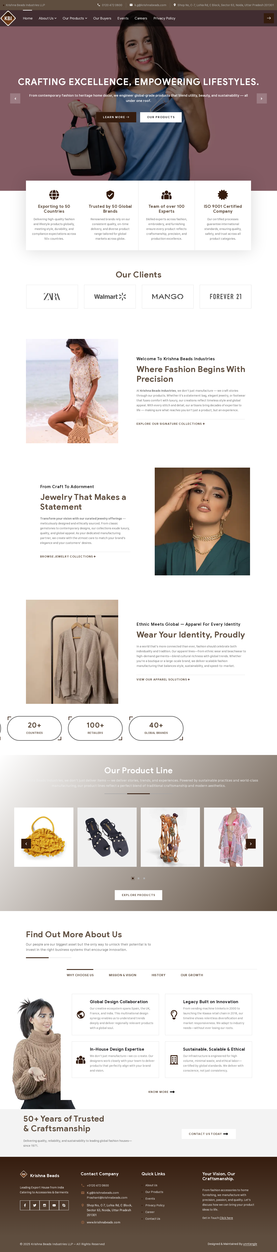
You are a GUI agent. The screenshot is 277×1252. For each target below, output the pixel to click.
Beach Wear (226, 855)
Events (123, 18)
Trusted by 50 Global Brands (110, 209)
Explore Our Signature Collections (169, 424)
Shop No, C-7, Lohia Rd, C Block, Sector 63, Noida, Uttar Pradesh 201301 (226, 5)
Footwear (96, 855)
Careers (141, 18)
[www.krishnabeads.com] (83, 1222)
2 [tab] (138, 878)
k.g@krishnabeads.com (150, 5)
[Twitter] (35, 1205)
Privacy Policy (165, 18)
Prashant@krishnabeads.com (107, 1197)
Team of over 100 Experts (166, 209)
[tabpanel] (43, 837)
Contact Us (152, 1219)
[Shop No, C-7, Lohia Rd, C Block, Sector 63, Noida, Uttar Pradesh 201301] (83, 1205)
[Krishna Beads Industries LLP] (8, 18)
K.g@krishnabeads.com (103, 1193)
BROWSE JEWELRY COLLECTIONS (66, 556)
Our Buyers (102, 18)
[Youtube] (54, 1205)
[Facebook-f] (25, 1205)
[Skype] (64, 1205)
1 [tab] (132, 878)
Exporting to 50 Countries (54, 209)
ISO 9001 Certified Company (223, 209)
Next (251, 844)
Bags (27, 855)
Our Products (73, 18)
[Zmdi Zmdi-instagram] (44, 1205)
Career (150, 1212)
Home (28, 18)
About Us (46, 18)
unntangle (250, 1244)
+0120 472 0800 (98, 1185)
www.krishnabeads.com (103, 1222)
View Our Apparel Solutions (161, 679)
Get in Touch (269, 18)
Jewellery (160, 855)
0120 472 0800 (112, 5)
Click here (226, 1218)
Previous (26, 844)
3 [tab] (144, 878)
